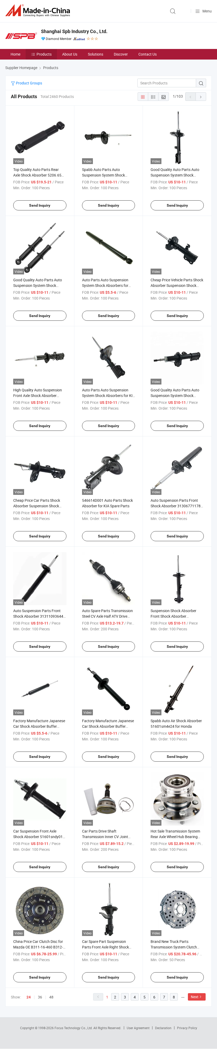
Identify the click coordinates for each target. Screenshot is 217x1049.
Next (194, 996)
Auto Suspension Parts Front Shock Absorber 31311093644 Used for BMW (38, 616)
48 (51, 997)
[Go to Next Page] (201, 97)
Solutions (95, 54)
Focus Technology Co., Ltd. (74, 1028)
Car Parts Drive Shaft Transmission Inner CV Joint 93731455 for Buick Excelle (105, 837)
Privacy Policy (187, 1028)
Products (44, 54)
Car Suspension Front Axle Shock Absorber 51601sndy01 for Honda (38, 837)
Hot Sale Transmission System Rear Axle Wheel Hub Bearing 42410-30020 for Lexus (175, 837)
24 (28, 997)
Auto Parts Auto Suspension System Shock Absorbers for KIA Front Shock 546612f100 (108, 395)
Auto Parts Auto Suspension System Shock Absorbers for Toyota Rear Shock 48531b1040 (108, 285)
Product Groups (28, 82)
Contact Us (147, 54)
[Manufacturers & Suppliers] (38, 10)
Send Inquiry (39, 205)
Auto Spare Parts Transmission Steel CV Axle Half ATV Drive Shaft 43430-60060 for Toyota (107, 616)
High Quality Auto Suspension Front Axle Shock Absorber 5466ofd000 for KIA (37, 395)
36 (40, 997)
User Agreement (138, 1028)
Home (15, 54)
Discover (121, 54)
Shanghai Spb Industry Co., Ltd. (74, 31)
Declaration (163, 1028)
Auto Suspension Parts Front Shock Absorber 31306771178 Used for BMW (176, 506)
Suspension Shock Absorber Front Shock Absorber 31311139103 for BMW (173, 616)
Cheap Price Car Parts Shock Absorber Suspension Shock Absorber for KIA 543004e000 (37, 506)
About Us (69, 54)
